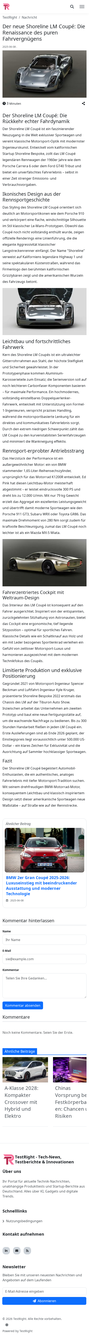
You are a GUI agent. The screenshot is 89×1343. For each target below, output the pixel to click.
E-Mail (6, 951)
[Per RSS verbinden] (27, 1250)
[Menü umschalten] (82, 6)
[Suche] (72, 6)
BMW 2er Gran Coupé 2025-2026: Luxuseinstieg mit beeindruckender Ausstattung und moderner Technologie (41, 885)
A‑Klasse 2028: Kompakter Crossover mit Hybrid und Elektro (21, 1102)
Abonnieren (47, 1301)
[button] (83, 103)
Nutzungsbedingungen (24, 1221)
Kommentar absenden (22, 1005)
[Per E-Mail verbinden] (16, 1250)
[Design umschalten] (6, 1325)
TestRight (9, 17)
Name (6, 931)
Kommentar (10, 970)
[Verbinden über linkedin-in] (6, 1250)
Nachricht (29, 17)
